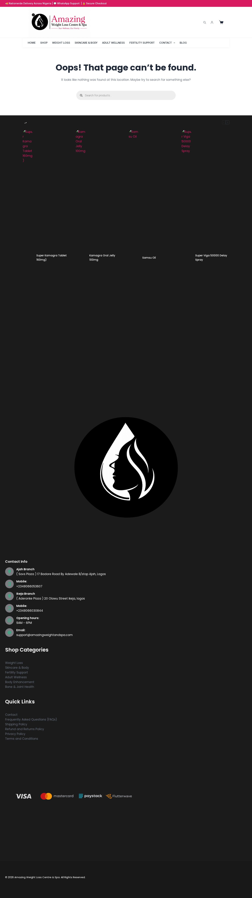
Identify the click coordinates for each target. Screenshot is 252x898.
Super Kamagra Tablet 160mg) (51, 258)
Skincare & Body (86, 42)
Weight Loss (61, 42)
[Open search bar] (204, 22)
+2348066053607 (29, 586)
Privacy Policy (15, 734)
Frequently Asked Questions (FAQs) (31, 719)
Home (32, 42)
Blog (183, 42)
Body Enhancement (19, 682)
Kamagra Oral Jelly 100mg (102, 258)
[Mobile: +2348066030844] (9, 608)
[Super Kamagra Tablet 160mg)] (28, 257)
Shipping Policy (16, 724)
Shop (43, 42)
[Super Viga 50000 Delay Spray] (187, 257)
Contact (165, 42)
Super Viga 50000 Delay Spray (211, 258)
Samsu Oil (149, 257)
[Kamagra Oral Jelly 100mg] (81, 257)
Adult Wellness (113, 42)
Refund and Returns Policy (24, 729)
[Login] (212, 22)
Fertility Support (142, 42)
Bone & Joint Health (19, 687)
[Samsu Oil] (134, 257)
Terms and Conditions (21, 739)
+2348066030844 (29, 611)
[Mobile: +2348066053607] (9, 584)
